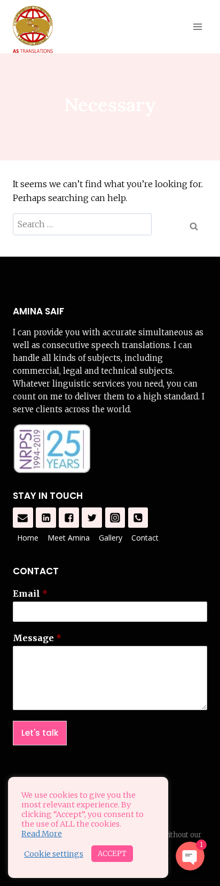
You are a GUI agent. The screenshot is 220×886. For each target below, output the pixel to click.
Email (30, 593)
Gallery (110, 538)
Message (37, 638)
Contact (145, 538)
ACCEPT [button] (112, 853)
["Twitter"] (92, 517)
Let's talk (39, 732)
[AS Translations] (33, 29)
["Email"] (23, 517)
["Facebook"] (69, 517)
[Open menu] (197, 26)
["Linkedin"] (46, 517)
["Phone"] (138, 517)
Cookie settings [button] (53, 854)
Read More (41, 833)
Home (27, 538)
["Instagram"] (115, 517)
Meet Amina (69, 538)
